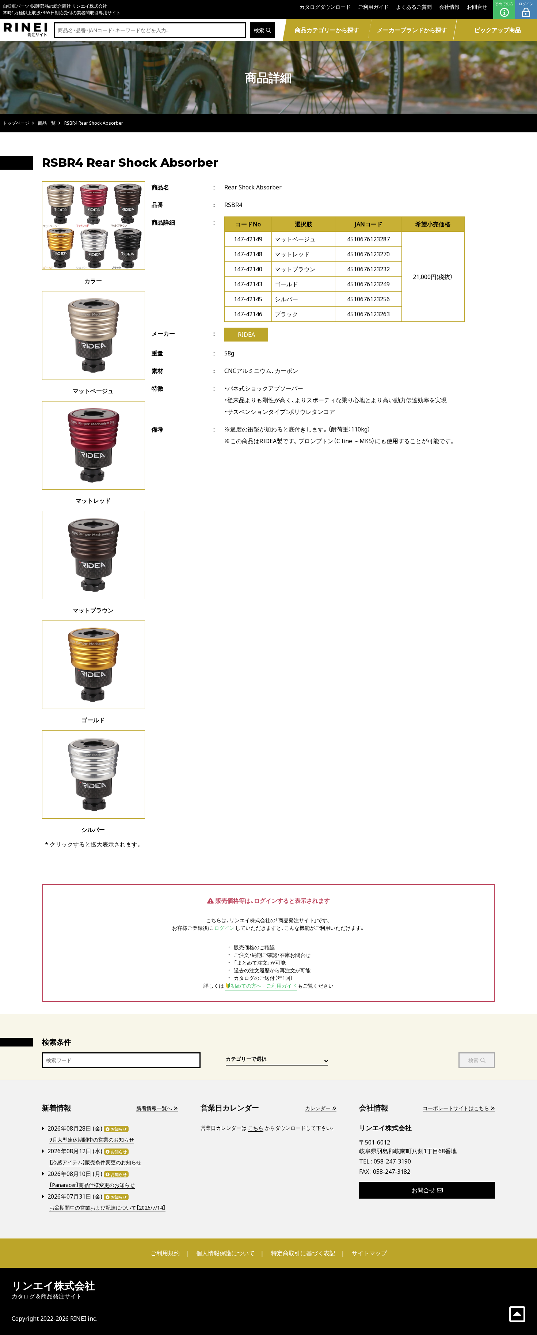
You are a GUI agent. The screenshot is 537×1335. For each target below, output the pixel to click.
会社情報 (449, 6)
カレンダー (318, 1108)
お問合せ (477, 6)
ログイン (526, 3)
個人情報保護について (225, 1253)
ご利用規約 (165, 1253)
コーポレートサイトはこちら (456, 1108)
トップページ (16, 123)
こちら (255, 1127)
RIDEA (246, 335)
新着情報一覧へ (154, 1108)
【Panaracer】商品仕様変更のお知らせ (92, 1184)
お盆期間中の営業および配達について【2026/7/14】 (107, 1207)
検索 (259, 30)
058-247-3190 (392, 1161)
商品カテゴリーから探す (327, 30)
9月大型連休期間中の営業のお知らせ (91, 1139)
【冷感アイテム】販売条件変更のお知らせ (95, 1162)
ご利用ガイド (373, 6)
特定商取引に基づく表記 (303, 1253)
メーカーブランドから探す (412, 30)
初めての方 (504, 3)
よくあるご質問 (414, 6)
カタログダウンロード (325, 6)
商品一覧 (47, 123)
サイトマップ (369, 1253)
